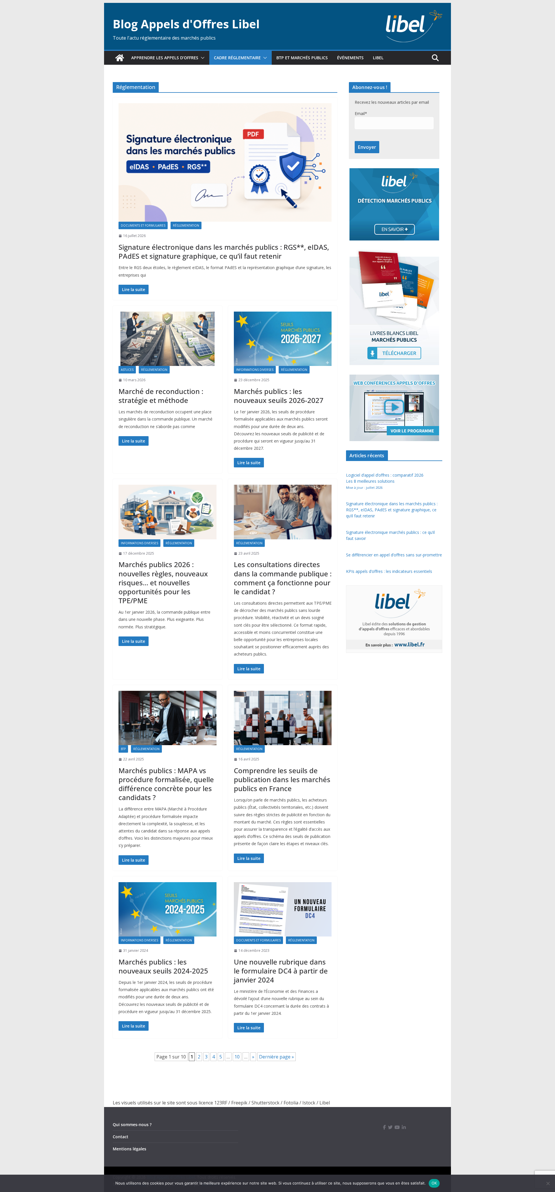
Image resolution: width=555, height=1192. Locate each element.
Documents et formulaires (143, 225)
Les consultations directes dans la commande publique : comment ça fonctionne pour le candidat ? (283, 578)
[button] (201, 58)
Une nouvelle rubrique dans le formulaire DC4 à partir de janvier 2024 (281, 970)
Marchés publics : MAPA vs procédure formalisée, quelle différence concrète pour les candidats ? (166, 784)
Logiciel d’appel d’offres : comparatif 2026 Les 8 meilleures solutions (384, 481)
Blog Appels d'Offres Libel (186, 24)
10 (237, 1057)
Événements (350, 57)
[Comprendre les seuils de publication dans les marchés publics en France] (283, 718)
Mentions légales (129, 1149)
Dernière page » (276, 1057)
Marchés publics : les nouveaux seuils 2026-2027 (278, 395)
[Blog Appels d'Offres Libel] (120, 58)
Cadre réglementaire (237, 57)
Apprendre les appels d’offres (164, 57)
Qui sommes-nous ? (132, 1124)
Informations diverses (254, 370)
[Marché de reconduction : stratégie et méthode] (168, 339)
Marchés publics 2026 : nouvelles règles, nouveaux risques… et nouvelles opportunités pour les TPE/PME (163, 582)
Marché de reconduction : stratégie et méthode (161, 395)
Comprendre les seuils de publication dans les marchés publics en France (282, 779)
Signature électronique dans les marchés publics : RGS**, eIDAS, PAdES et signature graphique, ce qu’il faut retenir (224, 251)
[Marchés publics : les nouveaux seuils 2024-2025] (168, 909)
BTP (123, 749)
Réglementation (186, 225)
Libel (378, 57)
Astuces (127, 370)
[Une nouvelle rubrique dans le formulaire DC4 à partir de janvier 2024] (283, 909)
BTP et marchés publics (302, 57)
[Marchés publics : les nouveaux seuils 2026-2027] (283, 339)
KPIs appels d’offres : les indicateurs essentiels (389, 571)
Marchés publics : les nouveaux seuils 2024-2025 (163, 966)
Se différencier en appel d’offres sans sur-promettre (394, 555)
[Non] (548, 1183)
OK (434, 1183)
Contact (120, 1136)
